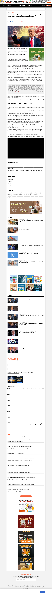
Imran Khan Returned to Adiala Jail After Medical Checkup (16, 453)
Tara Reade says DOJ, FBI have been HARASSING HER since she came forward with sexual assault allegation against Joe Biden (31, 332)
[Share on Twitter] (13, 21)
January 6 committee (36, 194)
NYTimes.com (10, 181)
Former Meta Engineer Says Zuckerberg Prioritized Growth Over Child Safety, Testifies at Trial (21, 439)
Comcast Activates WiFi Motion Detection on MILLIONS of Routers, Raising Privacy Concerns (21, 455)
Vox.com (9, 183)
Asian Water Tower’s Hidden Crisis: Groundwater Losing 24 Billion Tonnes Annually (20, 446)
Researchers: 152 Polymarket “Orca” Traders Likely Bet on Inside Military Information (20, 460)
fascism (20, 194)
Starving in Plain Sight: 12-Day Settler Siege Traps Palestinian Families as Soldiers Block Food (21, 477)
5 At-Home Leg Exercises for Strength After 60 (14, 491)
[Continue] (35, 579)
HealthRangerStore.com (17, 91)
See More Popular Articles (26, 496)
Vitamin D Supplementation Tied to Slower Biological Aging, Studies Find (18, 465)
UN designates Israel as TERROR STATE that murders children (28, 253)
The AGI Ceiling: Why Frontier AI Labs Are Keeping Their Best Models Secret (19, 479)
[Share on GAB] (17, 21)
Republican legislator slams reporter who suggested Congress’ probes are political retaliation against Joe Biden (31, 299)
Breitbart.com (10, 185)
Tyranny (9, 197)
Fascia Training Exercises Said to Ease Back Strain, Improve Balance (17, 470)
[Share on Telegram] (15, 21)
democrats (10, 194)
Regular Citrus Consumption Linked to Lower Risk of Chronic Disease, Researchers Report (21, 458)
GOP (24, 194)
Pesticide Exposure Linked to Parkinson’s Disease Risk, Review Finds (18, 467)
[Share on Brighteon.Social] (9, 21)
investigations (28, 194)
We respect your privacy (26, 581)
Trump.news (13, 134)
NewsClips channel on (22, 159)
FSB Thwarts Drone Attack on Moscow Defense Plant (15, 441)
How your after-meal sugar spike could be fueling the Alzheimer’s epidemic (19, 472)
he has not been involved (32, 129)
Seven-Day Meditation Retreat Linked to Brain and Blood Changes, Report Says (19, 436)
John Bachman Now (19, 136)
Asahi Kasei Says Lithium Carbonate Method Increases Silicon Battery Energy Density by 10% (21, 484)
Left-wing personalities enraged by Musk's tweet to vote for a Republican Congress (22, 173)
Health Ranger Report (11, 386)
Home (8, 12)
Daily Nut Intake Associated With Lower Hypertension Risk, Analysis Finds (18, 489)
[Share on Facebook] (11, 21)
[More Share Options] (23, 21)
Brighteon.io (25, 89)
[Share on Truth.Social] (19, 21)
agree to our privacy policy (14, 592)
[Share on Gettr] (21, 21)
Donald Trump (12, 12)
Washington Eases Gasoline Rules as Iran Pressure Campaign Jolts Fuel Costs (19, 448)
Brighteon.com (10, 179)
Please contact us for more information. (13, 373)
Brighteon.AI (14, 90)
